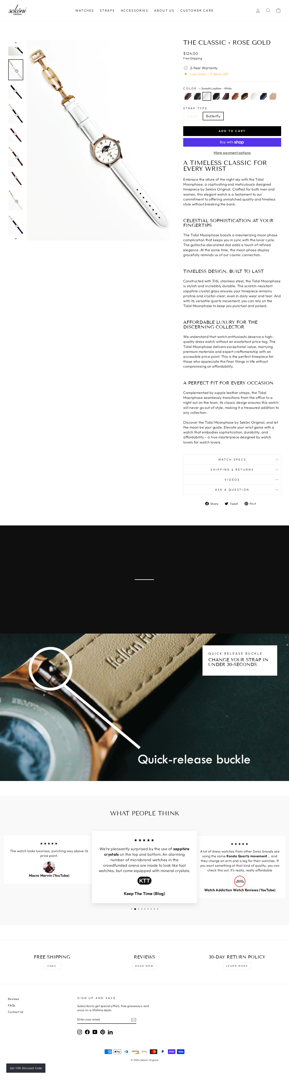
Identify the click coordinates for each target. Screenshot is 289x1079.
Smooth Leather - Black (197, 96)
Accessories (134, 10)
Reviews (13, 999)
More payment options (232, 152)
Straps (107, 10)
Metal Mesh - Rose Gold (273, 96)
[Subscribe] (133, 1019)
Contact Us (15, 1012)
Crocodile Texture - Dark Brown (226, 96)
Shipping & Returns (232, 469)
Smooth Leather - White (207, 96)
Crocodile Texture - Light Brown (235, 96)
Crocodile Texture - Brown (245, 96)
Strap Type (195, 108)
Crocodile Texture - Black (216, 96)
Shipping (196, 58)
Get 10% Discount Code (26, 1068)
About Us (164, 10)
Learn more (237, 965)
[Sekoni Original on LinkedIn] (110, 1032)
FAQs (52, 965)
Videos (232, 479)
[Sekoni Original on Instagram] (79, 1032)
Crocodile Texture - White (254, 96)
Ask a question (232, 489)
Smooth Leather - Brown (188, 96)
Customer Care (197, 10)
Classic (193, 116)
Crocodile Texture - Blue (263, 96)
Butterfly (213, 116)
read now (144, 965)
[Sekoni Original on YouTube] (95, 1032)
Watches (84, 10)
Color (207, 88)
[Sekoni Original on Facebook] (87, 1032)
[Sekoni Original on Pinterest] (102, 1032)
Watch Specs (232, 459)
